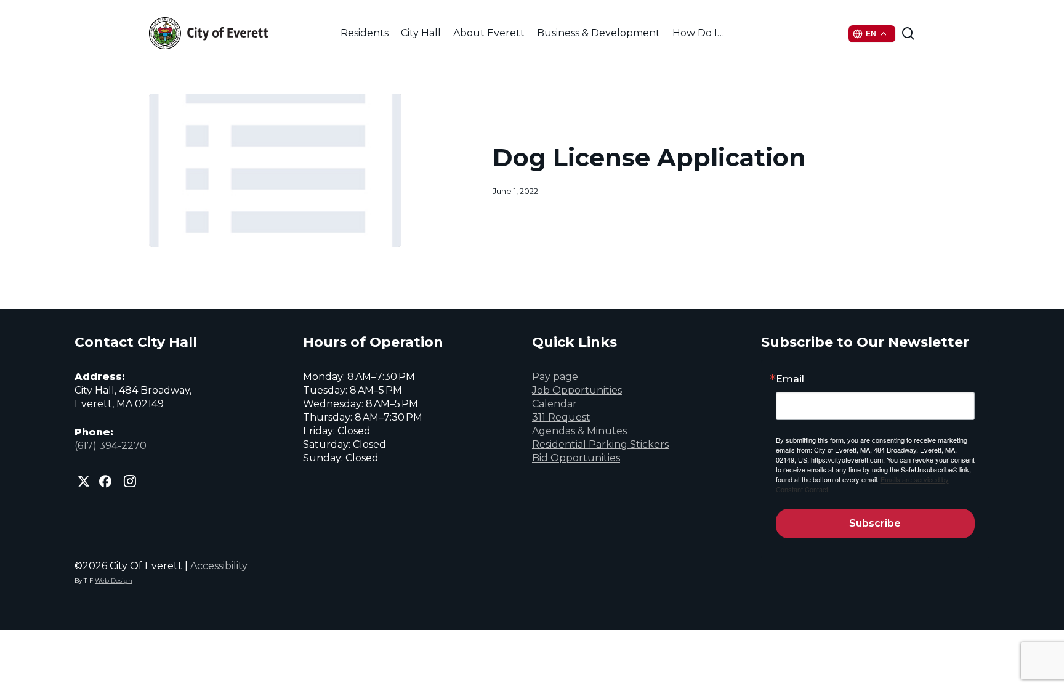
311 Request (561, 417)
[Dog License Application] (275, 170)
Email (790, 379)
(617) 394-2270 (111, 445)
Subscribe (875, 523)
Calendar (554, 404)
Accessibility (219, 566)
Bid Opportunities (576, 458)
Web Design (113, 581)
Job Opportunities (577, 390)
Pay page (555, 376)
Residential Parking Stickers (600, 444)
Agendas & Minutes (579, 431)
